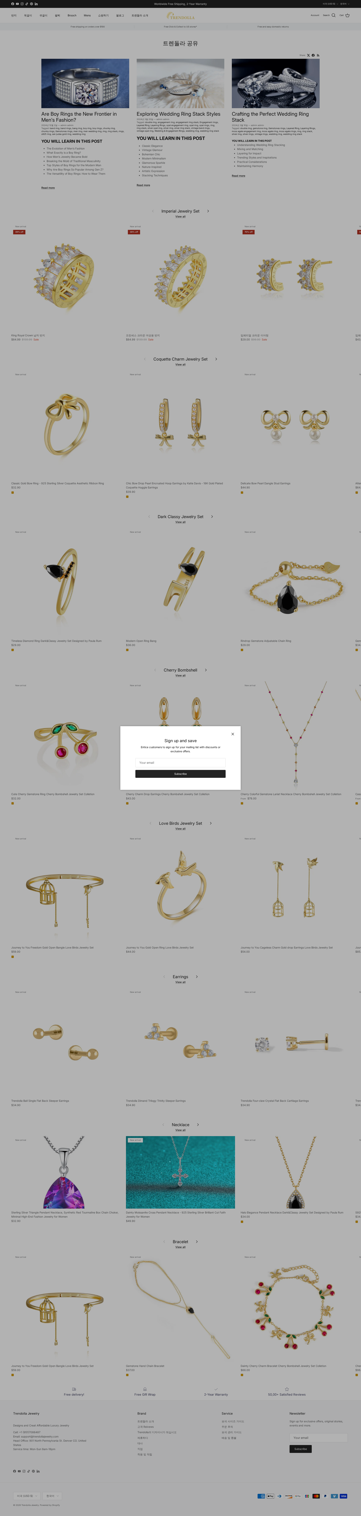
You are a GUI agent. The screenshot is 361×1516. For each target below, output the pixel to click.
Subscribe (180, 773)
